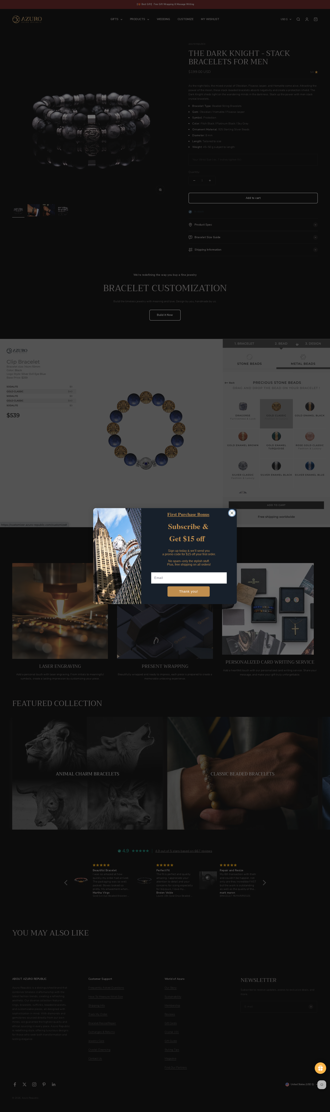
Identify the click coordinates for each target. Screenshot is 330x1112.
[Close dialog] (232, 513)
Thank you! (188, 591)
